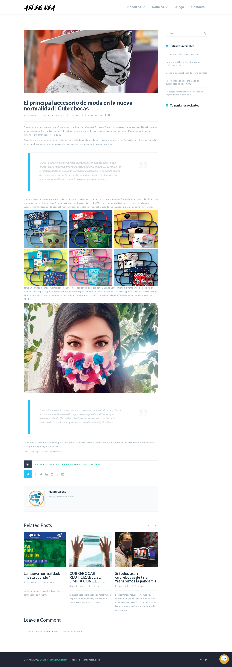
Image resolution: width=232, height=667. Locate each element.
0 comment (75, 115)
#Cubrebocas (52, 464)
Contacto (198, 7)
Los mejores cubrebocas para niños (183, 54)
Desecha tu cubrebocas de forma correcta (186, 72)
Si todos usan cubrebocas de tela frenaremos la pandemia (135, 577)
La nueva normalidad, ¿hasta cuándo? (42, 575)
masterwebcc (33, 115)
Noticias (158, 7)
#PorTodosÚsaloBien (70, 464)
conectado (51, 631)
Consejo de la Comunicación (53, 659)
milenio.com (56, 452)
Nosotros (134, 7)
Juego (179, 7)
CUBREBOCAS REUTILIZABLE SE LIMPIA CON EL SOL (87, 577)
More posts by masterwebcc (62, 496)
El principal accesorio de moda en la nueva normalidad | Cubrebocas (78, 105)
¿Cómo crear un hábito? (54, 115)
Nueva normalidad (91, 464)
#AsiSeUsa (40, 464)
